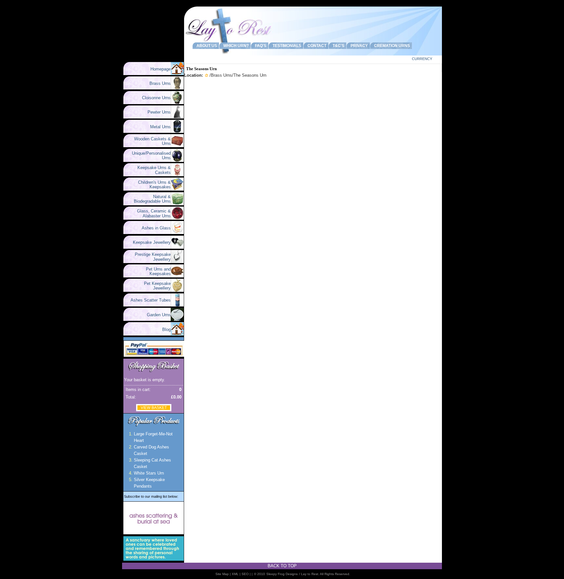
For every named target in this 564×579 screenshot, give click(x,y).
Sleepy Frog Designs (282, 574)
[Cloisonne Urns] (177, 102)
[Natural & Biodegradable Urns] (177, 203)
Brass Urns (157, 83)
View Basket (154, 407)
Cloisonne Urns (154, 97)
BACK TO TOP (282, 565)
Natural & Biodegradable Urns (152, 199)
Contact (316, 45)
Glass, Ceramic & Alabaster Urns (151, 213)
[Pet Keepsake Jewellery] (177, 290)
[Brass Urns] (177, 88)
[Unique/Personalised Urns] (177, 160)
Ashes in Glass (153, 228)
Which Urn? (235, 45)
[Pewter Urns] (177, 117)
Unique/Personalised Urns (149, 155)
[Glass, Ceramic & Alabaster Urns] (177, 218)
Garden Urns (156, 314)
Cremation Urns (391, 45)
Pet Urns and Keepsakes (156, 271)
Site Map (222, 574)
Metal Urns (158, 126)
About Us (206, 45)
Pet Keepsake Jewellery (155, 285)
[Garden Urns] (177, 319)
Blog (166, 329)
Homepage (160, 69)
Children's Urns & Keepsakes (152, 184)
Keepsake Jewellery (149, 242)
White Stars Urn (149, 473)
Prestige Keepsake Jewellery (150, 256)
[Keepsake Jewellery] (177, 247)
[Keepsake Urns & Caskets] (177, 174)
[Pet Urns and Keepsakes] (177, 276)
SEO (245, 574)
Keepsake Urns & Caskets (151, 170)
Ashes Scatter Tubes (148, 300)
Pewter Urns (156, 112)
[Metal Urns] (177, 131)
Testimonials (286, 45)
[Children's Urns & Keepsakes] (177, 189)
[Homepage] (177, 73)
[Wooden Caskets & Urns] (177, 145)
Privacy (358, 45)
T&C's (337, 45)
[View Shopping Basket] (153, 372)
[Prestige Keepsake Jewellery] (177, 261)
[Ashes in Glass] (177, 232)
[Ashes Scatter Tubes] (177, 305)
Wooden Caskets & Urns (150, 141)
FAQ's (259, 45)
